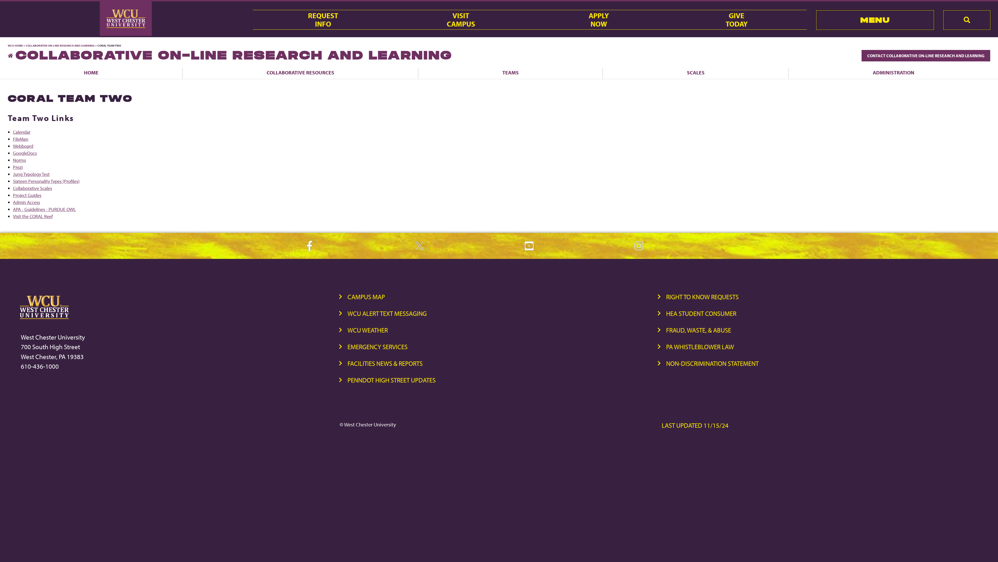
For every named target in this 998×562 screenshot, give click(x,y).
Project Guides (27, 195)
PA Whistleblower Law (700, 347)
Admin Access (26, 202)
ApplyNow (599, 19)
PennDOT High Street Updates (391, 380)
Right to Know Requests (702, 297)
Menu (875, 20)
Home (91, 72)
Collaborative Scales (32, 188)
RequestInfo (323, 19)
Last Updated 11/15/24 (695, 425)
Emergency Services (377, 347)
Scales (696, 72)
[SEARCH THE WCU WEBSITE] (966, 20)
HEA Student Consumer (701, 313)
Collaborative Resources (300, 72)
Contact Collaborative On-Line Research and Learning (925, 55)
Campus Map (366, 297)
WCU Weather (367, 330)
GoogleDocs (25, 153)
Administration (893, 72)
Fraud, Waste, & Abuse (698, 330)
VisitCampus (461, 19)
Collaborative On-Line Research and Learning (60, 45)
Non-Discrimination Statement (712, 363)
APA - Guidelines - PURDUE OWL (44, 209)
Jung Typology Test (31, 174)
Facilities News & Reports (385, 363)
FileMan (20, 139)
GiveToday (737, 19)
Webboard (23, 146)
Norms (19, 160)
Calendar (21, 132)
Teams (510, 72)
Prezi (18, 167)
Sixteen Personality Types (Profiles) (46, 181)
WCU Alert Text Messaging (387, 313)
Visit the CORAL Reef (33, 216)
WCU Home (15, 45)
